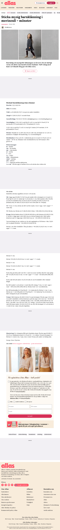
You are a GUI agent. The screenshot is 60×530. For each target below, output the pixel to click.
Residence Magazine (50, 519)
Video (35, 7)
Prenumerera (40, 3)
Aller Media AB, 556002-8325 (22, 528)
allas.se (51, 527)
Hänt (13, 519)
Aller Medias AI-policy (8, 507)
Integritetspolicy (6, 505)
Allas (11, 401)
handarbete (4, 24)
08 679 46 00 (48, 528)
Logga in (51, 3)
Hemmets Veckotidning (51, 505)
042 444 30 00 (25, 527)
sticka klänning (23, 434)
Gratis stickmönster (22, 12)
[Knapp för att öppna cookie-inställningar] (57, 3)
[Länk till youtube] (9, 485)
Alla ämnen (5, 494)
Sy (54, 12)
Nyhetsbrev (5, 492)
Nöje (28, 505)
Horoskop (50, 7)
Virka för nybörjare (47, 12)
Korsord (11, 12)
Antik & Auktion (20, 401)
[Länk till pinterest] (12, 485)
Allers (45, 502)
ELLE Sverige (12, 524)
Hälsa (28, 494)
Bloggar (42, 7)
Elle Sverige (8, 519)
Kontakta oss (48, 492)
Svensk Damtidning (19, 519)
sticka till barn (12, 434)
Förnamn (11, 406)
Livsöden (3, 7)
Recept (35, 519)
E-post (10, 411)
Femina (27, 519)
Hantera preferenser (8, 502)
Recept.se (29, 401)
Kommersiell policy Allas (9, 510)
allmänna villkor (14, 398)
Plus (56, 7)
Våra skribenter (6, 497)
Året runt (47, 507)
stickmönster (47, 434)
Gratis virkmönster (35, 12)
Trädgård (11, 7)
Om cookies (5, 500)
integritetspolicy (20, 391)
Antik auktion (48, 510)
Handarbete (28, 7)
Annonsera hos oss (50, 494)
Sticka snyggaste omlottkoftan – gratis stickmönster (27, 343)
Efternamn (34, 406)
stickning (39, 434)
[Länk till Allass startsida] (19, 3)
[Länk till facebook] (2, 485)
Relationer (19, 7)
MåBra (31, 519)
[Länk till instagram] (6, 485)
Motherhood (41, 519)
